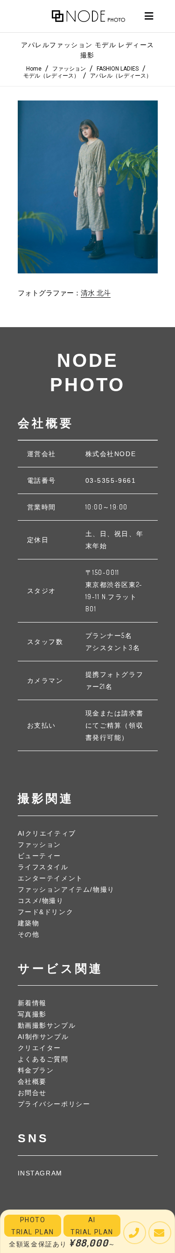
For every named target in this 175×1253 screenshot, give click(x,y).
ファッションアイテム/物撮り (66, 889)
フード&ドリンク (46, 912)
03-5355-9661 (110, 480)
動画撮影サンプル (47, 1025)
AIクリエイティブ (47, 833)
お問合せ (32, 1092)
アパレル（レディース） (121, 75)
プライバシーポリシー (54, 1104)
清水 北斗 (96, 293)
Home (34, 68)
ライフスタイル (43, 867)
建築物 (29, 923)
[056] (88, 186)
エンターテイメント (50, 878)
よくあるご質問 (43, 1059)
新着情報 (32, 1003)
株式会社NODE (110, 454)
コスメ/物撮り (41, 900)
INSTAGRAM (40, 1173)
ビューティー (40, 855)
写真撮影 (32, 1014)
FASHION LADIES (118, 68)
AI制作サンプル (43, 1036)
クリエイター (40, 1048)
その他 (29, 934)
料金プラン (36, 1070)
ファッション (69, 68)
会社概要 (32, 1081)
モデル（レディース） (51, 75)
